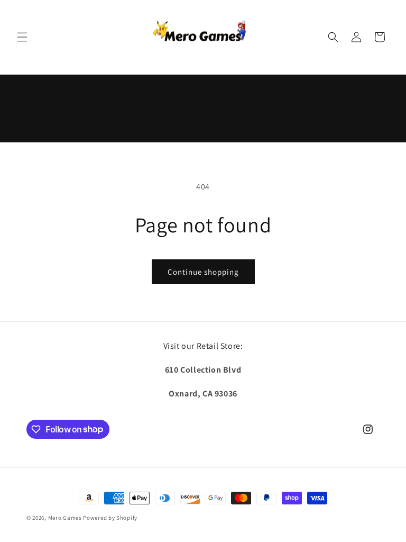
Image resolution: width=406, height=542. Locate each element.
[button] (22, 37)
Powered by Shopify (110, 517)
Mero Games (65, 517)
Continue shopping (203, 272)
